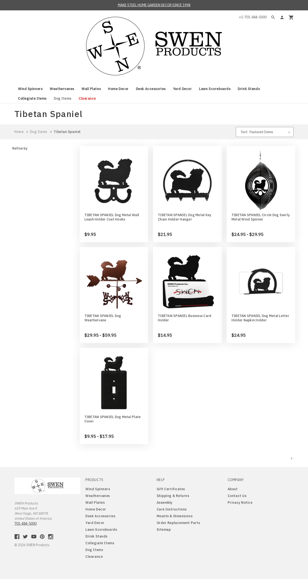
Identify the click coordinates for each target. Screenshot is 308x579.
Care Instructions (172, 509)
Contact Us (237, 496)
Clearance (87, 98)
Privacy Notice (240, 502)
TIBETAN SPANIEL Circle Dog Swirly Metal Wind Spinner (260, 217)
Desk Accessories (151, 89)
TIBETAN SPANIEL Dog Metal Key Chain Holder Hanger (184, 217)
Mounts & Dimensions (175, 516)
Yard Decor (182, 89)
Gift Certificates (171, 489)
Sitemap (164, 529)
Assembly (165, 502)
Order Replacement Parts (178, 523)
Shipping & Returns (173, 496)
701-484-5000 (25, 523)
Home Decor (118, 89)
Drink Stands (249, 89)
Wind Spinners (30, 89)
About (233, 489)
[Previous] (291, 458)
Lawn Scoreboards (215, 89)
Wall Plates (91, 89)
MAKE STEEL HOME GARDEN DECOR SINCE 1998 (154, 5)
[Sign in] (282, 17)
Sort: (244, 132)
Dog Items (62, 98)
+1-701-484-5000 (253, 17)
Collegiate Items (32, 98)
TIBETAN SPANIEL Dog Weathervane (102, 318)
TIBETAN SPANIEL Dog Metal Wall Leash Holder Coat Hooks (111, 217)
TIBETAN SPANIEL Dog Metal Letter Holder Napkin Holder (260, 318)
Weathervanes (62, 89)
